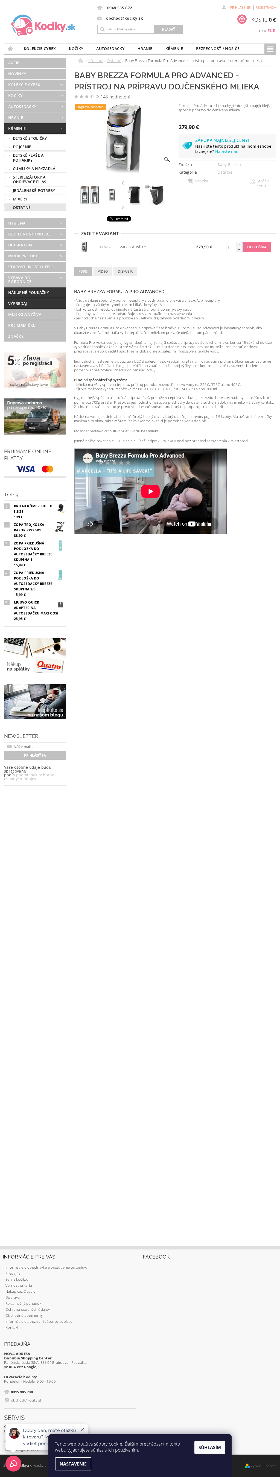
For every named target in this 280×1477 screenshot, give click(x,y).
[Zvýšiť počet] (239, 244)
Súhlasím (210, 1447)
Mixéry (20, 199)
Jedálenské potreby (34, 190)
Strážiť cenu (263, 183)
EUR (271, 30)
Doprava (12, 1297)
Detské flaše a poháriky (28, 158)
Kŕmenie (174, 48)
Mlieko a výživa (25, 314)
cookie (115, 1444)
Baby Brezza (229, 164)
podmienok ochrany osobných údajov (29, 776)
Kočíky (76, 48)
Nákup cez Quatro (20, 1291)
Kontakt (11, 1327)
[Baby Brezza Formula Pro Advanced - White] (84, 246)
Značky (16, 336)
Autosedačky (110, 48)
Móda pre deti (23, 255)
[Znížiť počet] (239, 249)
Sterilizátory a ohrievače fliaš (29, 179)
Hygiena (16, 223)
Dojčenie (22, 146)
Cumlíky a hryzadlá (34, 168)
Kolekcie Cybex (40, 48)
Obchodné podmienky (24, 1315)
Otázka (201, 181)
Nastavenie (73, 1464)
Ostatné (22, 207)
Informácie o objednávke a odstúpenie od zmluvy (46, 1267)
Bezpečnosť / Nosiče (218, 48)
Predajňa (13, 1273)
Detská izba (20, 244)
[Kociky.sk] (50, 25)
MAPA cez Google (20, 1366)
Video (103, 271)
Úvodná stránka (10, 48)
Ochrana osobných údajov (27, 1309)
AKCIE (13, 62)
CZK (262, 30)
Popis (83, 271)
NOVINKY (17, 73)
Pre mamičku (22, 325)
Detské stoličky (30, 138)
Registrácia (266, 7)
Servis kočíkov (16, 1279)
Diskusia (125, 271)
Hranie (145, 48)
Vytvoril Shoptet (263, 1466)
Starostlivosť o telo (31, 266)
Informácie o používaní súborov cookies (38, 1321)
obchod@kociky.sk (26, 1400)
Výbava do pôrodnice (19, 279)
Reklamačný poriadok (23, 1303)
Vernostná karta (18, 1285)
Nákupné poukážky (28, 292)
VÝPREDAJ (17, 303)
